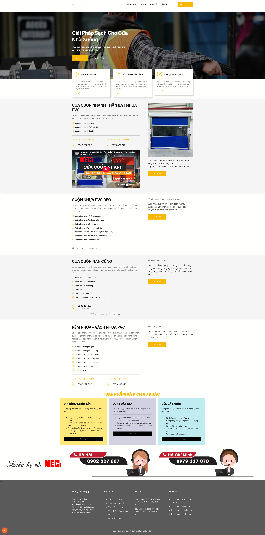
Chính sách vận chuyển (181, 510)
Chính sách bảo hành (180, 506)
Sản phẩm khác (114, 518)
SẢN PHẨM (80, 58)
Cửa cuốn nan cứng (116, 507)
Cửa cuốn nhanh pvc (117, 499)
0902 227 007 (185, 4)
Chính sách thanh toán (181, 514)
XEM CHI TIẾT (156, 173)
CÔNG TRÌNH (99, 58)
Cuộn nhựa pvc (114, 503)
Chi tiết (77, 93)
